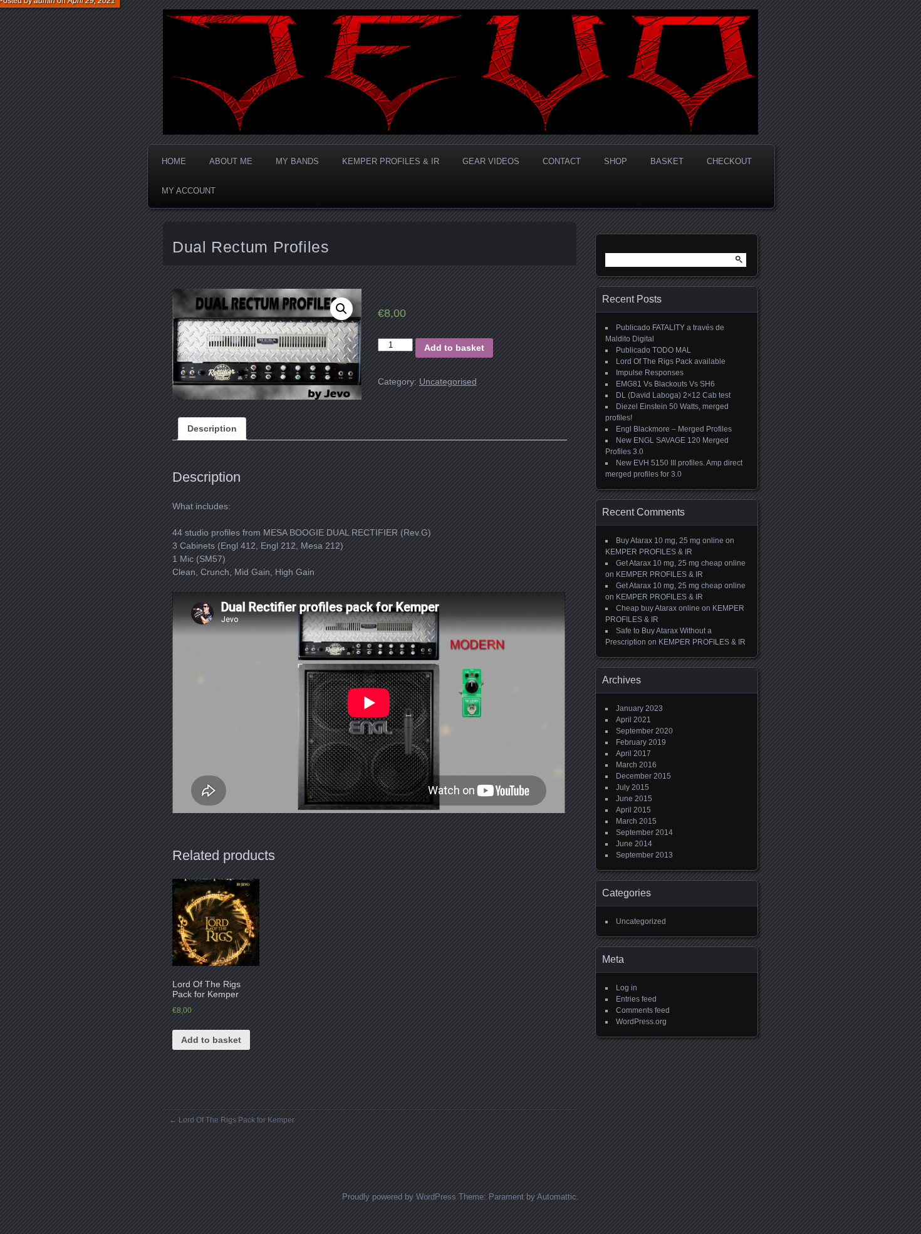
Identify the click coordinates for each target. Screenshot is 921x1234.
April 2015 (633, 810)
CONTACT (562, 161)
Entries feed (636, 999)
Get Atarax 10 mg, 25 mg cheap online (681, 563)
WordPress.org (641, 1021)
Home (174, 161)
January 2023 (639, 708)
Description (212, 428)
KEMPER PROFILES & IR (390, 161)
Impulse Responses (650, 372)
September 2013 (644, 855)
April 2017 (633, 753)
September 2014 (644, 832)
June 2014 (634, 843)
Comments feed (643, 1010)
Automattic (556, 1196)
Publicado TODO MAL (653, 350)
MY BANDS (297, 161)
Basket (667, 161)
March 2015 (636, 821)
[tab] (212, 428)
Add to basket (454, 348)
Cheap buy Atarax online (658, 608)
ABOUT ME (230, 161)
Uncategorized (641, 921)
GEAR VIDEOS (490, 161)
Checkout (729, 161)
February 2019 (641, 742)
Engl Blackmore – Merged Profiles (674, 429)
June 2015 (634, 798)
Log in (626, 987)
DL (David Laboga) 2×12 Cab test (673, 395)
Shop (615, 161)
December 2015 (643, 776)
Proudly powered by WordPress (399, 1196)
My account (189, 190)
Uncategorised (448, 381)
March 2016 (636, 764)
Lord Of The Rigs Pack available (671, 361)
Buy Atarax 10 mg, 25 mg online (670, 540)
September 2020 (644, 731)
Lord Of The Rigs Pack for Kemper (236, 1120)
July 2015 (632, 787)
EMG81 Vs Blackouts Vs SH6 (665, 384)
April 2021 (633, 719)
